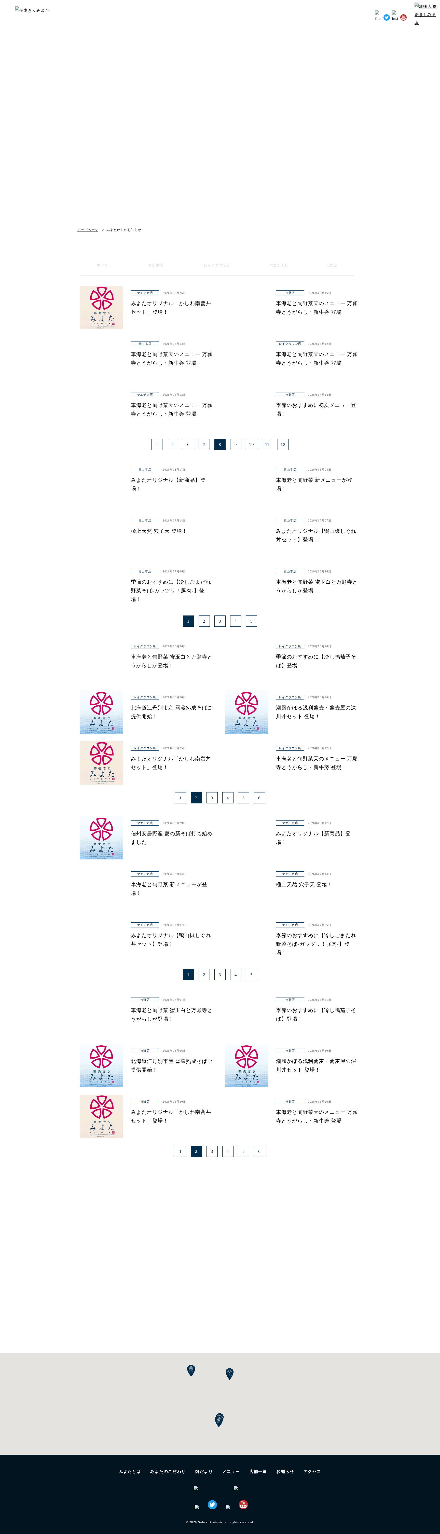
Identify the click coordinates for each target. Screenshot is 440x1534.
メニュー (231, 1471)
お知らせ (335, 17)
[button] (219, 1421)
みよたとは (198, 17)
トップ (174, 17)
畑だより (264, 17)
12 (283, 444)
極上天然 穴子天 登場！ (159, 531)
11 (267, 444)
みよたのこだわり (232, 17)
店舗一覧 (258, 1471)
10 (251, 444)
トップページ (87, 230)
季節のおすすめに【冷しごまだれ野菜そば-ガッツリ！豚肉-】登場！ (171, 590)
